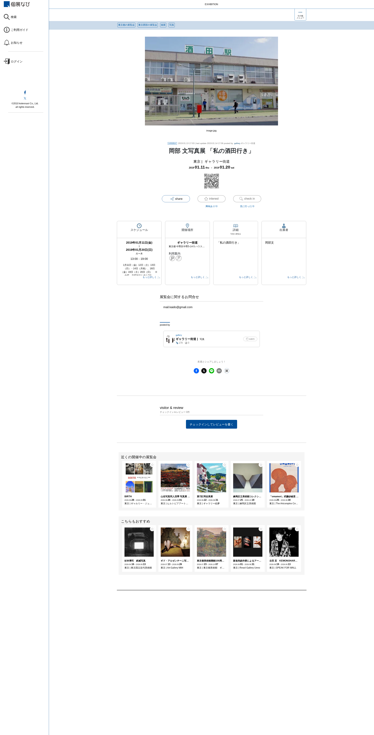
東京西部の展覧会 (147, 25)
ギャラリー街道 (244, 143)
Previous (118, 485)
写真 (171, 25)
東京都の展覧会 (126, 25)
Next (304, 485)
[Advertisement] (204, 623)
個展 (163, 25)
